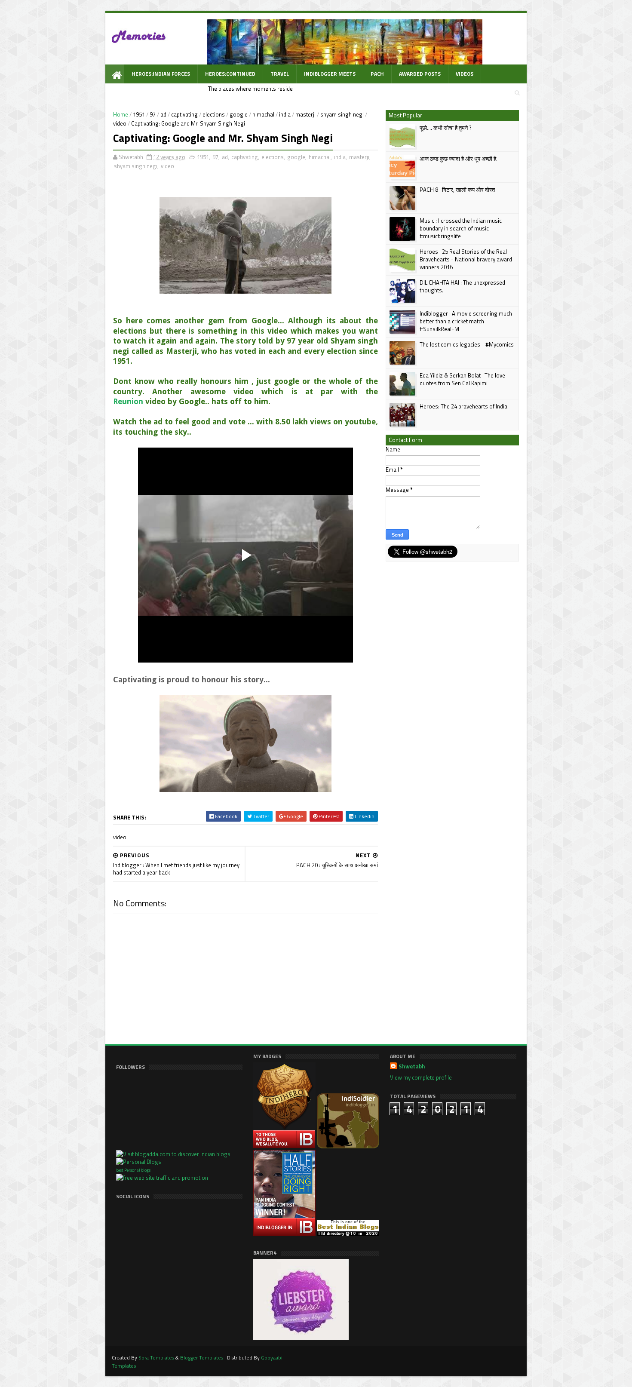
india (285, 114)
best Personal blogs (133, 1170)
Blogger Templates (201, 1357)
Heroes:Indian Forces (161, 74)
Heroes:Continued (230, 74)
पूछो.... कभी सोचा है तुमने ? (446, 127)
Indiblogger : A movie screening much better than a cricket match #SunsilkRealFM (466, 321)
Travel (279, 74)
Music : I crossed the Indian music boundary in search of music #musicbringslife (461, 228)
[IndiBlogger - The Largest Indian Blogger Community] (348, 1146)
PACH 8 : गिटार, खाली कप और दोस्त (457, 189)
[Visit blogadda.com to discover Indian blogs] (173, 1154)
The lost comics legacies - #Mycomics (467, 344)
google (239, 114)
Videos (464, 74)
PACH (377, 74)
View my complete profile (421, 1077)
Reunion (128, 401)
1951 (139, 114)
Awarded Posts (420, 74)
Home (120, 114)
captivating (184, 114)
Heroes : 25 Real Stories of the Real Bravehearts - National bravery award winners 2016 (466, 259)
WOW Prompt (150, 93)
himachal (263, 114)
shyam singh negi (342, 114)
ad (163, 114)
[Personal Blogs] (138, 1161)
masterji (305, 114)
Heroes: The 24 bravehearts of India (463, 406)
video (119, 123)
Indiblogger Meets (330, 74)
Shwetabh (412, 1066)
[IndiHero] (285, 1146)
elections (213, 114)
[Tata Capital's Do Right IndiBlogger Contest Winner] (285, 1234)
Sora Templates (156, 1357)
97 (153, 114)
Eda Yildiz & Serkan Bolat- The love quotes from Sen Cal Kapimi (462, 379)
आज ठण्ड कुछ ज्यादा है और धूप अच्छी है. (458, 158)
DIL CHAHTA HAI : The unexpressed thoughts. (462, 286)
